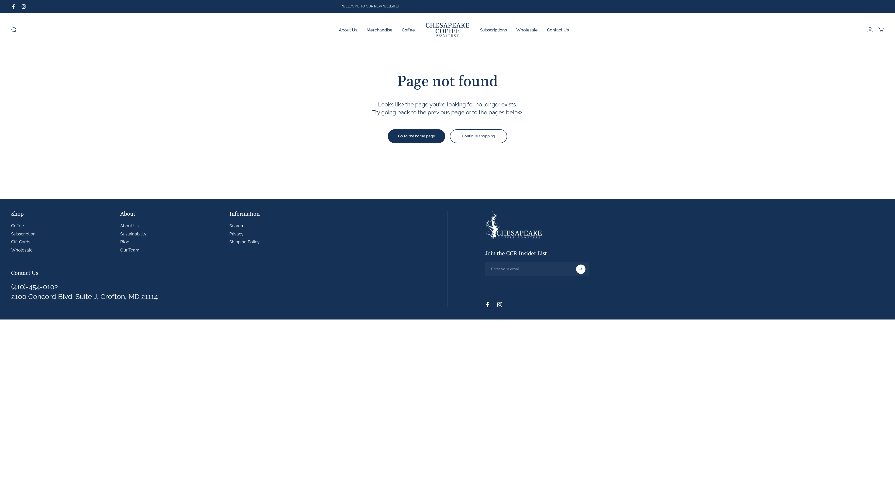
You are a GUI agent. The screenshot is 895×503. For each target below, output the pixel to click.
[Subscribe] (580, 269)
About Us (129, 225)
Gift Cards (20, 241)
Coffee (17, 225)
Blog (124, 241)
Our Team (129, 250)
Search (236, 225)
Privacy (236, 233)
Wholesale (22, 250)
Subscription (23, 233)
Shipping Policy (244, 241)
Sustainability (133, 233)
